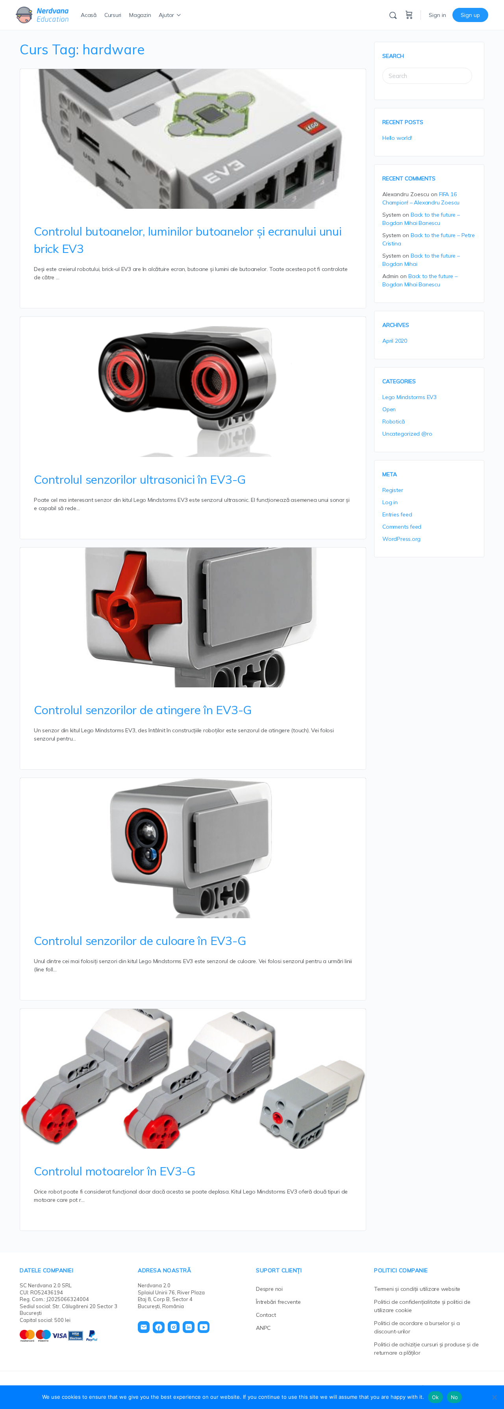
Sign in (437, 15)
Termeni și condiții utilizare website (417, 1288)
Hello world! (397, 137)
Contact (266, 1314)
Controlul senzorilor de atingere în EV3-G (143, 709)
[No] (494, 1397)
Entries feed (397, 514)
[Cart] (409, 15)
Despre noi (269, 1288)
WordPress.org (401, 538)
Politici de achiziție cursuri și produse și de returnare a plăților (426, 1348)
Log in (390, 502)
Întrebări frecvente (278, 1301)
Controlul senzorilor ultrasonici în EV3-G (140, 479)
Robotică (393, 421)
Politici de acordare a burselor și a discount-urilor (417, 1327)
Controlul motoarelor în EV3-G (114, 1171)
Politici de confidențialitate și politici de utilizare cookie (422, 1306)
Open (389, 409)
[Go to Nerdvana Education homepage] (42, 14)
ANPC (263, 1327)
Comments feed (401, 526)
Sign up (470, 15)
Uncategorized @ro (407, 433)
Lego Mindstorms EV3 (409, 397)
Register (392, 490)
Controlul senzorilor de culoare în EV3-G (140, 940)
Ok (435, 1397)
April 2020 (394, 340)
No (454, 1397)
